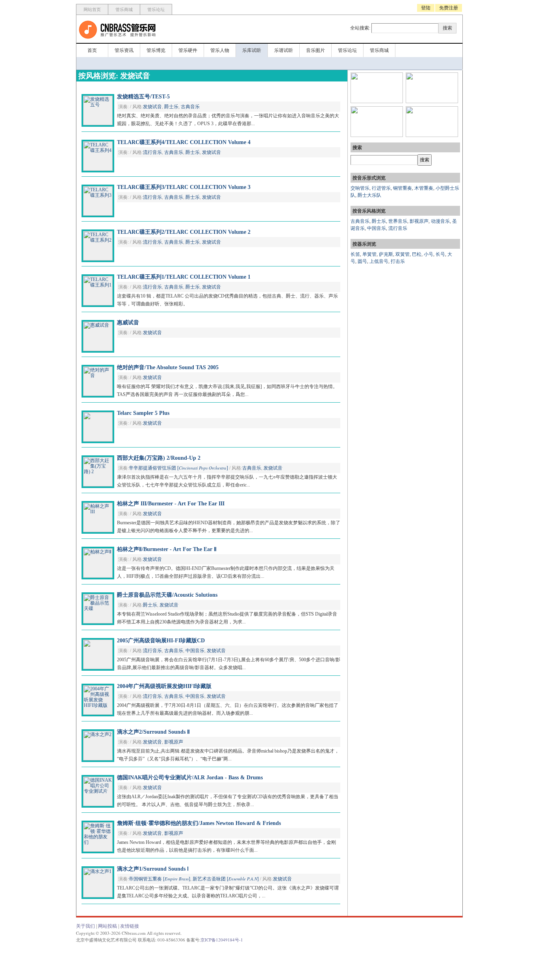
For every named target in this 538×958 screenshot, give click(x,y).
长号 (440, 254)
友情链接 (129, 926)
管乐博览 (156, 50)
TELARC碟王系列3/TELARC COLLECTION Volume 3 (183, 187)
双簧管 (402, 254)
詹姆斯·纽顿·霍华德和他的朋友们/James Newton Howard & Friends (199, 823)
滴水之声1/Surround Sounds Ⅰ (153, 869)
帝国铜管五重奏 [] (159, 879)
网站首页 (92, 9)
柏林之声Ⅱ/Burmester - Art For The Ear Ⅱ (167, 549)
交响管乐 (360, 188)
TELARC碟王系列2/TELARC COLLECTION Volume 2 (183, 232)
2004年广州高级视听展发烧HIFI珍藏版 (164, 686)
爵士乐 (171, 106)
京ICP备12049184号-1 (221, 940)
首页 (92, 50)
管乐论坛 (156, 9)
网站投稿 (107, 926)
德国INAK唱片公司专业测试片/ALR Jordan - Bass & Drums (190, 777)
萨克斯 (386, 254)
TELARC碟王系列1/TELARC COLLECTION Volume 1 (183, 277)
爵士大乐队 (369, 195)
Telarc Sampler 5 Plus (143, 413)
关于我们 (85, 926)
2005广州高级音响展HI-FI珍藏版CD (161, 641)
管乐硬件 (187, 50)
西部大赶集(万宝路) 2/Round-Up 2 (158, 458)
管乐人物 (219, 50)
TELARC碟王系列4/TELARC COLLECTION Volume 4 (183, 142)
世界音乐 (397, 221)
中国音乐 (195, 650)
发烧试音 (152, 106)
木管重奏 (423, 188)
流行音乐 (152, 152)
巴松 (416, 254)
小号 (428, 254)
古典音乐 (190, 106)
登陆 (425, 8)
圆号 (362, 261)
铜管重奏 (402, 188)
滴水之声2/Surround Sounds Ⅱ (153, 732)
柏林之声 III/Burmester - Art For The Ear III (170, 504)
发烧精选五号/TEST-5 (143, 97)
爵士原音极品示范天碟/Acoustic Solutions (167, 595)
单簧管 (369, 254)
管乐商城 (124, 9)
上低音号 (378, 261)
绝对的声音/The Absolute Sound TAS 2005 (168, 367)
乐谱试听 (283, 50)
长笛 (355, 254)
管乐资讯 (124, 50)
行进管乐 (381, 188)
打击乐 (398, 261)
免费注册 (448, 8)
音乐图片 (315, 50)
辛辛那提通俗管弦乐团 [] (178, 468)
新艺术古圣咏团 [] (226, 879)
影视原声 (173, 742)
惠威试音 (128, 322)
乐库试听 (251, 50)
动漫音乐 (440, 221)
